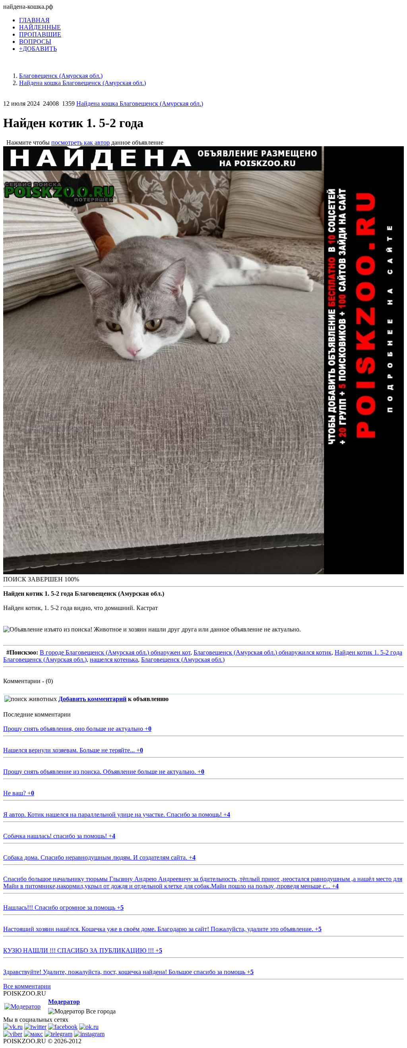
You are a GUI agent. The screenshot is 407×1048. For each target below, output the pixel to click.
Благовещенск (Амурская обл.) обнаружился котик (262, 652)
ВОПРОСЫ (35, 41)
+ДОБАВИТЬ (38, 48)
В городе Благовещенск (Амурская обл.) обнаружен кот (115, 652)
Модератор (64, 1001)
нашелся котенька (114, 659)
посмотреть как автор (80, 142)
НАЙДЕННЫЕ (40, 27)
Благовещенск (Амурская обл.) (183, 659)
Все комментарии (27, 986)
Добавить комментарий (92, 698)
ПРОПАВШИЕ (40, 34)
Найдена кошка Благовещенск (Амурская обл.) (139, 103)
